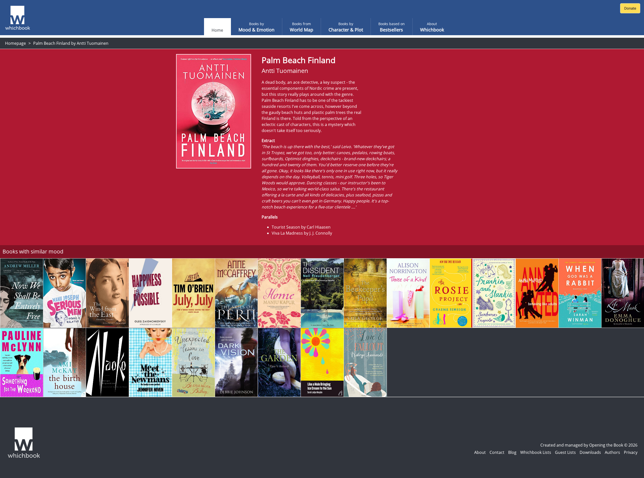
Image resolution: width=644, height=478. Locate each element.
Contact (497, 452)
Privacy (630, 452)
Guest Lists (565, 452)
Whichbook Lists (535, 452)
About (480, 452)
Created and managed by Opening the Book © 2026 (588, 445)
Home (217, 30)
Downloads (590, 452)
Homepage (15, 43)
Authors (612, 452)
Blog (512, 452)
